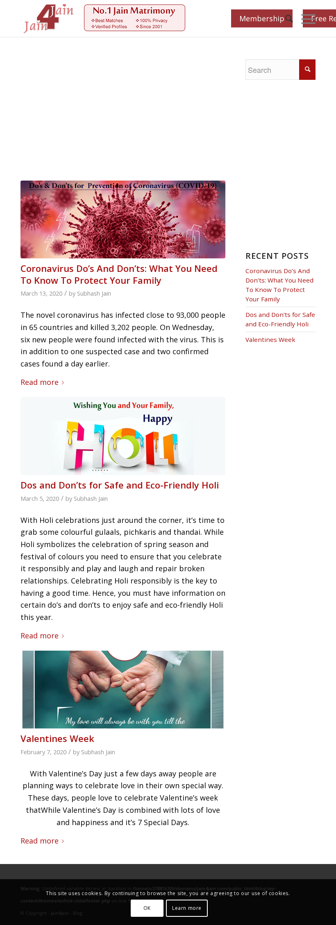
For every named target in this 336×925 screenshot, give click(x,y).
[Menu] (304, 18)
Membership (261, 18)
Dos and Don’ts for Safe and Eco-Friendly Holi (119, 485)
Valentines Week (57, 738)
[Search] (285, 18)
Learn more (187, 908)
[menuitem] (285, 18)
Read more (39, 382)
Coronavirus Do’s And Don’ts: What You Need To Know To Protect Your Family (119, 274)
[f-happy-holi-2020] (122, 436)
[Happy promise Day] (122, 689)
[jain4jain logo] (48, 18)
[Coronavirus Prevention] (122, 219)
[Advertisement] (131, 120)
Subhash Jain (94, 293)
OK (147, 908)
